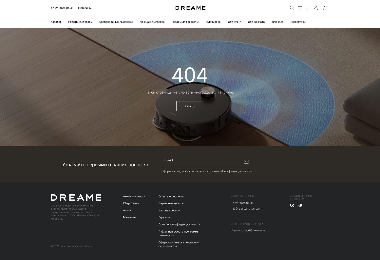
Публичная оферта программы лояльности (179, 233)
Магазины (84, 8)
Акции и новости (134, 196)
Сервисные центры (171, 203)
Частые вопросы (169, 210)
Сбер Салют (131, 203)
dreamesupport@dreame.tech (249, 230)
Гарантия (164, 217)
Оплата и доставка (171, 196)
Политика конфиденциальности (179, 224)
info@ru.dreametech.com (246, 208)
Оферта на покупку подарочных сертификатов (180, 244)
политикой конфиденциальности (230, 171)
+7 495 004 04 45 (62, 8)
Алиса (127, 210)
